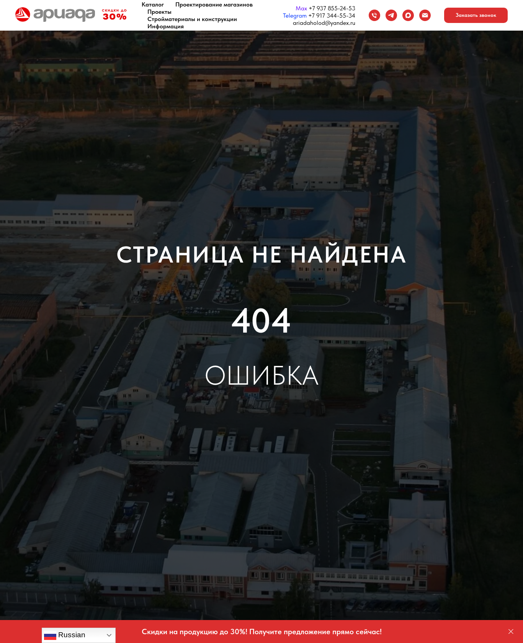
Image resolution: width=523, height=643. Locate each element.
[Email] (425, 15)
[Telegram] (391, 15)
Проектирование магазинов (214, 4)
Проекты (159, 11)
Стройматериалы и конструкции (192, 19)
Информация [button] (165, 26)
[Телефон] (374, 15)
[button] (476, 15)
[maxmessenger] (408, 15)
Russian (70, 635)
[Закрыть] (511, 631)
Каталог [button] (153, 4)
